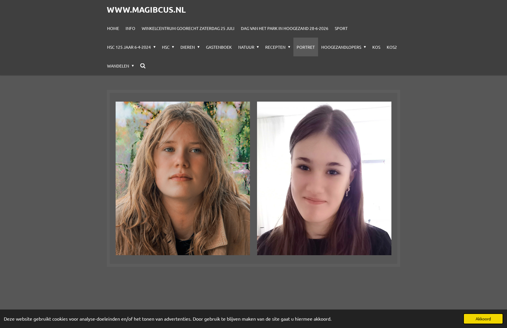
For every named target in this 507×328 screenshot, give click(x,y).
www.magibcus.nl (146, 9)
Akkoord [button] (483, 318)
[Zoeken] (143, 65)
